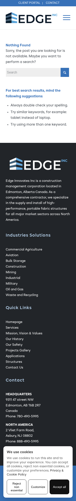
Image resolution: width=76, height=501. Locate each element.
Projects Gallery (18, 350)
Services (12, 327)
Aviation (12, 255)
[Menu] (64, 17)
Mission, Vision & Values (24, 333)
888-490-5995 (28, 441)
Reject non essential (17, 487)
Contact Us (14, 367)
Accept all (59, 487)
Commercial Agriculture (24, 249)
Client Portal (29, 3)
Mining (11, 272)
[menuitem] (29, 3)
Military (12, 283)
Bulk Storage (16, 261)
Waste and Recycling (22, 295)
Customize (38, 487)
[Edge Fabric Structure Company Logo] (31, 17)
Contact (53, 3)
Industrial (13, 278)
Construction (16, 266)
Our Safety (14, 344)
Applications (15, 356)
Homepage (14, 322)
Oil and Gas (14, 289)
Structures (14, 361)
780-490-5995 (28, 416)
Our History (14, 339)
